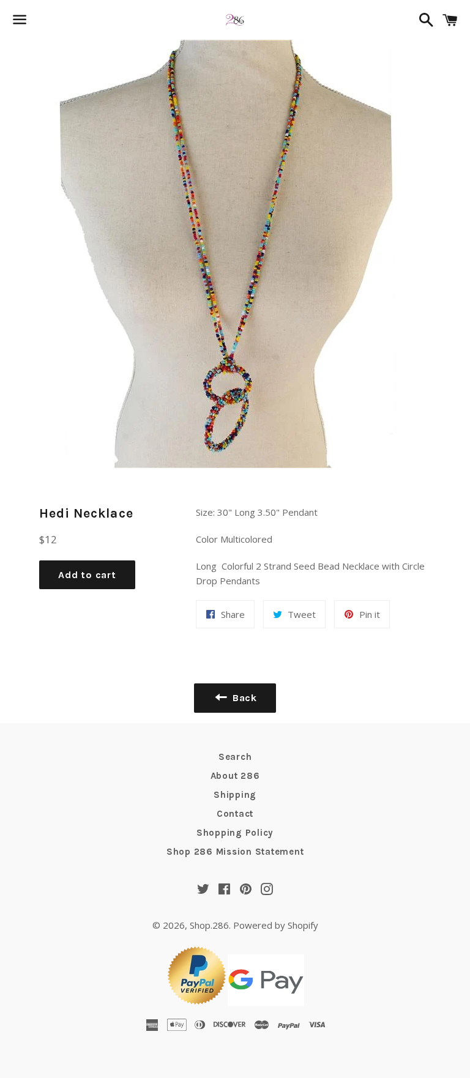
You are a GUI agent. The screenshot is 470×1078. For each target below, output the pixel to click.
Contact (235, 813)
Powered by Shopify (275, 925)
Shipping (235, 794)
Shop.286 (209, 925)
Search (235, 756)
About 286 (235, 775)
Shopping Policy (235, 832)
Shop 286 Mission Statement (235, 851)
